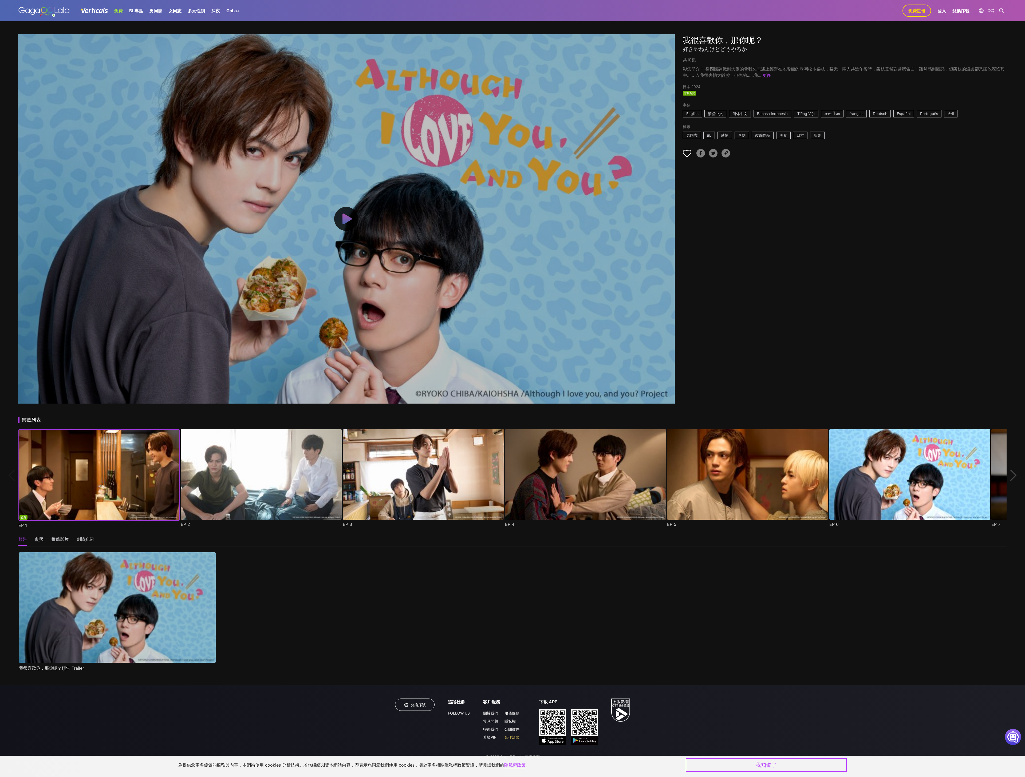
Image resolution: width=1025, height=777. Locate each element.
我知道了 (766, 765)
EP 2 (185, 524)
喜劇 (742, 135)
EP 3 (347, 524)
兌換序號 (960, 10)
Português (929, 113)
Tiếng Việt (806, 113)
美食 (783, 135)
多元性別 (196, 10)
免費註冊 (916, 10)
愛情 (724, 135)
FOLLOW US (459, 713)
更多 (767, 75)
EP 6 (834, 524)
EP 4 (509, 524)
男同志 (155, 10)
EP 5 (671, 524)
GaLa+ (233, 10)
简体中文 (739, 113)
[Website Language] (981, 10)
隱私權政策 (515, 765)
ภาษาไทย (832, 113)
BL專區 (136, 10)
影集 (817, 135)
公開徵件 (511, 729)
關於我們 (490, 713)
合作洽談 (511, 737)
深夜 (215, 10)
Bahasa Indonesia (772, 113)
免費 (118, 10)
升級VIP (489, 737)
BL (709, 135)
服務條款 (511, 713)
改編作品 (762, 135)
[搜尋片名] (1001, 10)
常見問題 (490, 721)
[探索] (991, 11)
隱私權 (510, 721)
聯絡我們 (490, 729)
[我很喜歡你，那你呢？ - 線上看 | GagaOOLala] (43, 10)
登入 (941, 10)
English (692, 113)
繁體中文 (715, 113)
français (856, 113)
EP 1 (22, 525)
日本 (800, 135)
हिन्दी (951, 113)
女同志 (175, 10)
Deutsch (880, 113)
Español (903, 113)
